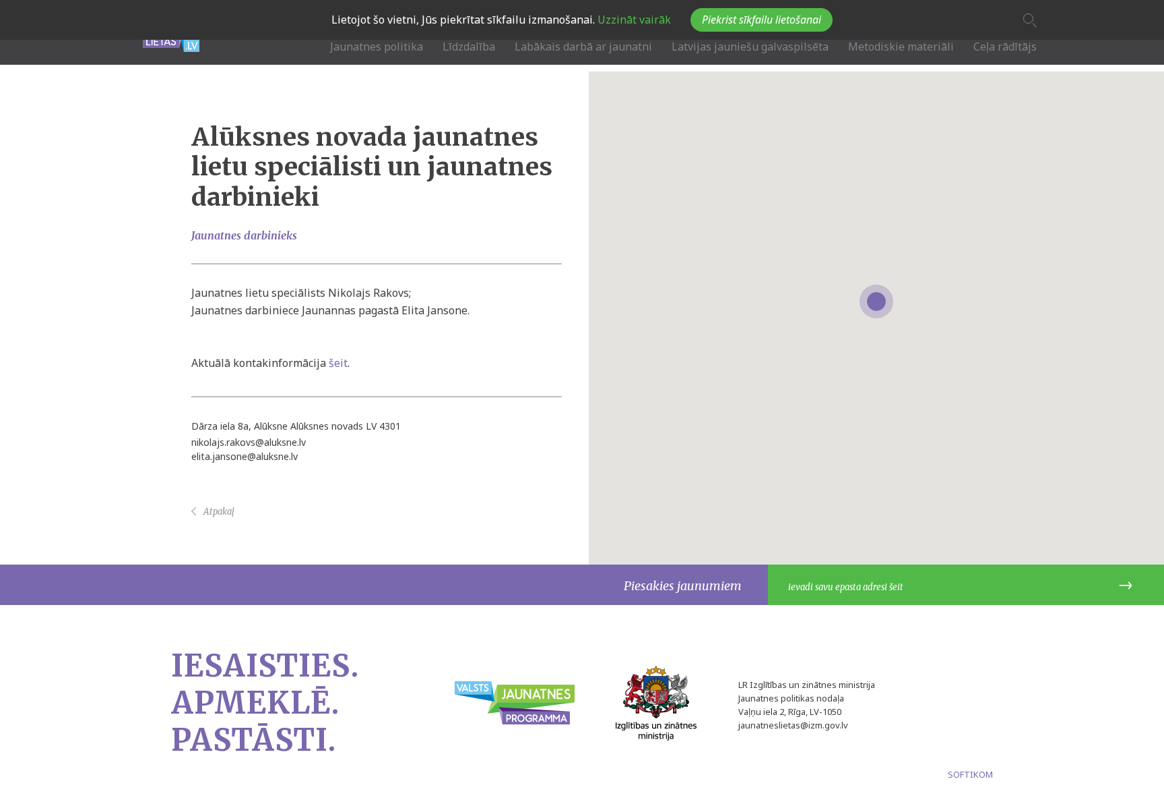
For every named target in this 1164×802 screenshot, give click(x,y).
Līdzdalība (469, 46)
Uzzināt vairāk (633, 19)
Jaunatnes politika (376, 46)
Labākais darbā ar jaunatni (583, 46)
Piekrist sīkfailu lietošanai (761, 19)
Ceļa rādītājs (1005, 46)
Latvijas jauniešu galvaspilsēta (750, 46)
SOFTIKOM (970, 774)
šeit (338, 362)
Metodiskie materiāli (901, 46)
